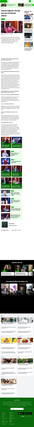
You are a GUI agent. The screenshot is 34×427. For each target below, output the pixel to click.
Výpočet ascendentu (29, 404)
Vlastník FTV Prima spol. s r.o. (5, 422)
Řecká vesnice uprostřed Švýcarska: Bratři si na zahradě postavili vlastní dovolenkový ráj (8, 393)
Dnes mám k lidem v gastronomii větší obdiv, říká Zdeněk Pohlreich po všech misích (24, 323)
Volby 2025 (28, 403)
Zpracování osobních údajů (12, 418)
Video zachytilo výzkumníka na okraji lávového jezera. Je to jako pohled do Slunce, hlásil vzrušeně (9, 352)
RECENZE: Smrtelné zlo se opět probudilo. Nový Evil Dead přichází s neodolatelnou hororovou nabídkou (21, 274)
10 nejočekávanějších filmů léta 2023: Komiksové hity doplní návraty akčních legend (28, 49)
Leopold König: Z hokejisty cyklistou (15, 175)
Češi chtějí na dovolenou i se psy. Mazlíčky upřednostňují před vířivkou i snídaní (7, 385)
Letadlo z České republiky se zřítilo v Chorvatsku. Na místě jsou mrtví (9, 327)
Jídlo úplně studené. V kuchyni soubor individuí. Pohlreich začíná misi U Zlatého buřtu (24, 332)
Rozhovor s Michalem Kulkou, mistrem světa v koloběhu (6, 175)
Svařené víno (4, 404)
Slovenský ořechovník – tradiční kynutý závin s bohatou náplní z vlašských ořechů (24, 348)
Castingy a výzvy (12, 415)
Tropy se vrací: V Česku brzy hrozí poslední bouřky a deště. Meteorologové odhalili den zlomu (9, 332)
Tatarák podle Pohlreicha (10, 404)
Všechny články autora (13, 225)
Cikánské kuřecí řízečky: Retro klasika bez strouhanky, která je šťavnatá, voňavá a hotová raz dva (25, 344)
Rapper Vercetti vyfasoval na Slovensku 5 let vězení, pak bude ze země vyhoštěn (25, 368)
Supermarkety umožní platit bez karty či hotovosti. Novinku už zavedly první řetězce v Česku (9, 323)
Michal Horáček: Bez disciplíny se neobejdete (16, 186)
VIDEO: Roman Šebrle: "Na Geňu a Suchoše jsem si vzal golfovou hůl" (15, 216)
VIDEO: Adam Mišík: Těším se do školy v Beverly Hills (15, 209)
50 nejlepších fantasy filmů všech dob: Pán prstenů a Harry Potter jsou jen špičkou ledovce (28, 30)
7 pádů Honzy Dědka (23, 403)
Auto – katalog (17, 403)
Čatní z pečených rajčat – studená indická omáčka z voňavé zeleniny (25, 352)
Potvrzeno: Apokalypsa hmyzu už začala (7, 343)
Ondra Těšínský (8, 19)
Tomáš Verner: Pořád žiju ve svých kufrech (16, 162)
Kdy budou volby (6, 403)
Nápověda (11, 420)
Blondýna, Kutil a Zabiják (29, 292)
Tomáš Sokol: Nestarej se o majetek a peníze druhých (6, 186)
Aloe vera (16, 404)
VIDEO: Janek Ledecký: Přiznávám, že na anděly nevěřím (15, 194)
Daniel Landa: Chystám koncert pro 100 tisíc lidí (16, 146)
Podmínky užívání (4, 418)
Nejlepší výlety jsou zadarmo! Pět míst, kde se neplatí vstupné (8, 389)
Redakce (11, 421)
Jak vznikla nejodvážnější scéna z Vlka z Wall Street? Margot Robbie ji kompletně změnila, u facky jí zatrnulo (9, 373)
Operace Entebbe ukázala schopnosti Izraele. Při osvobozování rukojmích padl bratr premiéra (8, 348)
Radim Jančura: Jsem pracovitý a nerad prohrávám (15, 154)
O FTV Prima (3, 412)
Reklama (3, 415)
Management (11, 412)
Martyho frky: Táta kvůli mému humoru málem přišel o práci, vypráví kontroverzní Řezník (25, 364)
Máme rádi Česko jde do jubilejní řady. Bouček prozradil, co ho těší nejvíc (24, 327)
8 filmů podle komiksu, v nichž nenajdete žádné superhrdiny (8, 368)
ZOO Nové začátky (12, 403)
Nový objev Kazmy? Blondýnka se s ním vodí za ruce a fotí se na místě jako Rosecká (25, 373)
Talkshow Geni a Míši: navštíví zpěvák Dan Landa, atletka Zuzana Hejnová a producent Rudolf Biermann (6, 146)
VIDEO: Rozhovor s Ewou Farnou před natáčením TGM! (15, 201)
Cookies (3, 420)
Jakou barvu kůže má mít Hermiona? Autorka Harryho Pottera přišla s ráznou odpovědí (7, 274)
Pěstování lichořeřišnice (21, 404)
